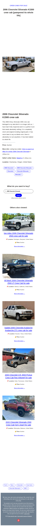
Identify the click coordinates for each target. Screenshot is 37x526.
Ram (12, 485)
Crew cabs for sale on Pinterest (24, 516)
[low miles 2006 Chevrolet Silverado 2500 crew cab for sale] (18, 230)
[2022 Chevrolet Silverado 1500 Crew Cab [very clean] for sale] (18, 419)
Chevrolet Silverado (23, 171)
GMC (25, 488)
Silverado (18, 174)
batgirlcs (19, 158)
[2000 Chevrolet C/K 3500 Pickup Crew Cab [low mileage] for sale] (18, 372)
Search (18, 195)
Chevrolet (10, 171)
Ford (5, 485)
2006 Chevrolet (8, 168)
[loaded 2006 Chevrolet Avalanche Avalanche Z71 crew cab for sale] (18, 325)
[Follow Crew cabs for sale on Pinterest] (18, 521)
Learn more (27, 513)
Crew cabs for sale (18, 5)
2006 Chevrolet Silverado (24, 168)
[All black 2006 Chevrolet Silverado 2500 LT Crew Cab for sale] (18, 278)
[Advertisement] (18, 37)
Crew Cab (29, 485)
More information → (19, 246)
